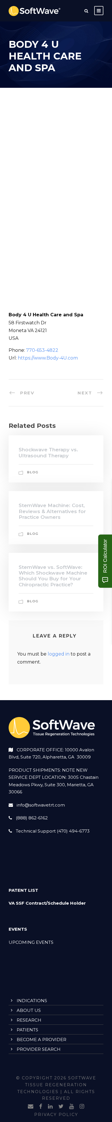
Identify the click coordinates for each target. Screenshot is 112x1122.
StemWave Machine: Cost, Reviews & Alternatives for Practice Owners (52, 511)
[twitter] (60, 1106)
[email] (30, 1106)
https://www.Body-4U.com (48, 358)
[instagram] (82, 1106)
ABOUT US (29, 1010)
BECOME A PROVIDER (41, 1039)
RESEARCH (29, 1020)
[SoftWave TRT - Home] (34, 10)
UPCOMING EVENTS (31, 942)
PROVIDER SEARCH (39, 1049)
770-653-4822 (42, 350)
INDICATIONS (32, 1000)
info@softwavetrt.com (41, 805)
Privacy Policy (56, 1114)
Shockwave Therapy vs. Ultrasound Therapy (48, 452)
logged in (58, 654)
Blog (32, 472)
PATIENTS (27, 1029)
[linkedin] (50, 1106)
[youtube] (71, 1106)
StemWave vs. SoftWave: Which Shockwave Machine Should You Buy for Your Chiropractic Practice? (53, 575)
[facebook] (40, 1106)
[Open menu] (98, 10)
